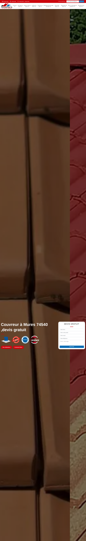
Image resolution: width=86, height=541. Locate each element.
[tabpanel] (43, 270)
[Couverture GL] (6, 6)
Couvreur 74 (15, 6)
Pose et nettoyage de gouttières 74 (72, 6)
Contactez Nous (18, 347)
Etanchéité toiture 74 (57, 6)
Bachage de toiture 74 (20, 6)
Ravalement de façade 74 (81, 6)
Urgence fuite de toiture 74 (27, 6)
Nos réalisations (6, 347)
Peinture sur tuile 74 (40, 6)
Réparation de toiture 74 (64, 6)
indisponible (6, 1)
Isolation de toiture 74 (34, 6)
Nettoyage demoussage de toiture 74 (48, 6)
